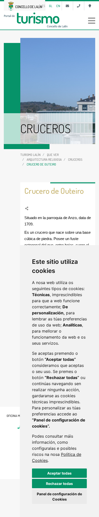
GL (50, 6)
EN (58, 6)
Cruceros (75, 159)
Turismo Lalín (30, 155)
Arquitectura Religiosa (44, 159)
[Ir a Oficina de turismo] (89, 5)
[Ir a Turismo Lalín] (49, 20)
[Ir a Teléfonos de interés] (78, 5)
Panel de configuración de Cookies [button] (59, 496)
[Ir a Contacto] (67, 5)
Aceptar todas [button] (59, 473)
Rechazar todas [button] (59, 483)
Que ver (53, 155)
